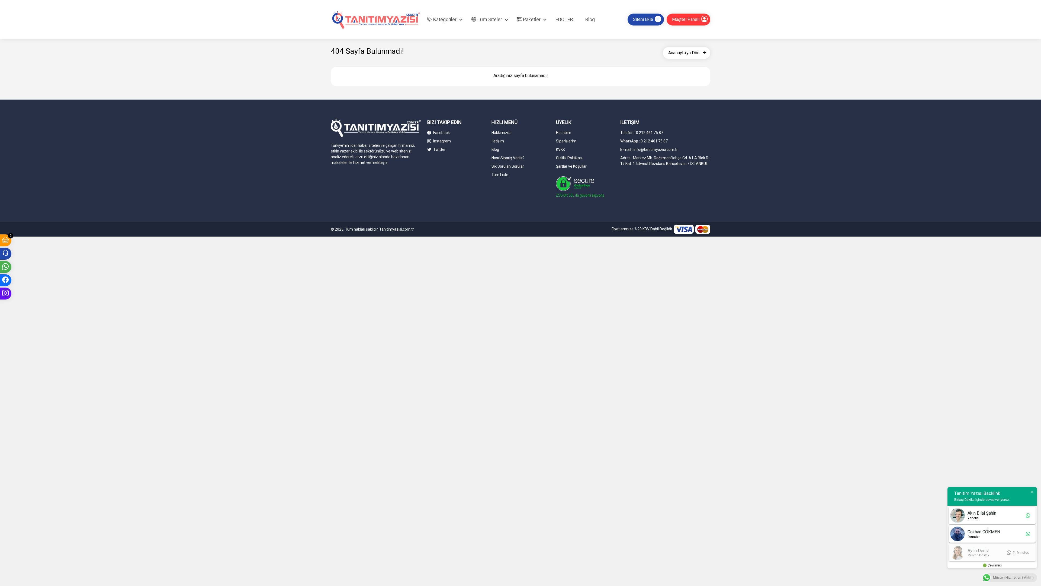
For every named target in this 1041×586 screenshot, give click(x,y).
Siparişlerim (566, 141)
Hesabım (563, 132)
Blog (590, 19)
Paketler (531, 19)
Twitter (439, 149)
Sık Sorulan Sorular (507, 166)
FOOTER (564, 19)
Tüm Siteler (489, 19)
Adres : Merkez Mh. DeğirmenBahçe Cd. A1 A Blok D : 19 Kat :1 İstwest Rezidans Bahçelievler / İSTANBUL (665, 161)
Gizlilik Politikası (569, 158)
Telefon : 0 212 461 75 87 (641, 132)
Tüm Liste (499, 175)
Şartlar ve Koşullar (571, 166)
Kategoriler (444, 19)
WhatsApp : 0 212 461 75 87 (644, 141)
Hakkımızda (501, 132)
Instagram (441, 141)
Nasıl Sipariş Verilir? (508, 158)
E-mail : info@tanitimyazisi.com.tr (649, 149)
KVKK (560, 149)
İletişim (497, 141)
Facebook (441, 132)
